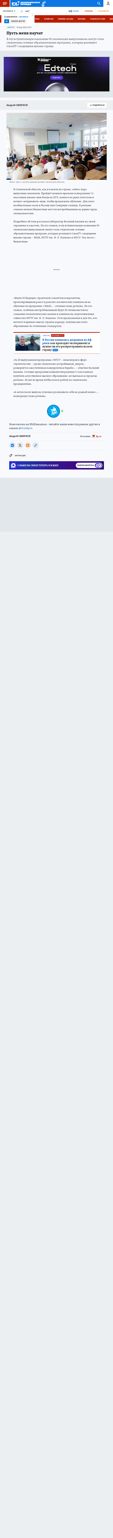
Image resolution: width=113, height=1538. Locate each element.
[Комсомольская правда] (26, 3)
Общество (10, 27)
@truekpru (25, 428)
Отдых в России (97, 19)
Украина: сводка (65, 19)
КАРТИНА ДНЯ (20, 456)
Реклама (89, 11)
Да (7, 21)
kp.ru (98, 436)
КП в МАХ (81, 19)
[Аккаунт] (108, 3)
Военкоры (48, 19)
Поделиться (98, 105)
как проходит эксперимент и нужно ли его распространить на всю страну (67, 344)
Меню (5, 3)
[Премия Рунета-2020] (43, 3)
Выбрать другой (18, 21)
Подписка (103, 11)
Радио (76, 11)
